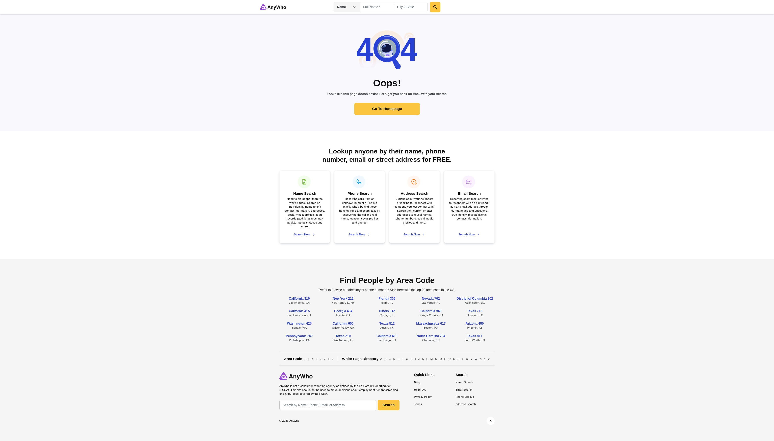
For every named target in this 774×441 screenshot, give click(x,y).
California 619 (387, 336)
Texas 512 (387, 323)
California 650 (343, 323)
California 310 (299, 298)
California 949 (430, 311)
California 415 (299, 311)
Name (341, 7)
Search (389, 405)
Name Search (464, 382)
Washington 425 (299, 323)
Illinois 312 (387, 311)
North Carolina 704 (431, 336)
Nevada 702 (431, 298)
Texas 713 (474, 311)
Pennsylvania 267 (299, 336)
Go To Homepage (387, 109)
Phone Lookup (465, 396)
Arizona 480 (475, 323)
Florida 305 (387, 298)
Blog (417, 382)
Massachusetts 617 (431, 323)
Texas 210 (343, 336)
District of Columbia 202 (475, 298)
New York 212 (343, 298)
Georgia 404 (343, 311)
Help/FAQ (420, 389)
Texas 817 (474, 336)
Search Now (302, 234)
